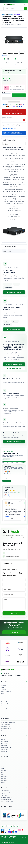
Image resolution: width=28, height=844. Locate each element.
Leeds (2, 766)
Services (4, 681)
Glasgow (3, 782)
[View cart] (26, 4)
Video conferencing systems (7, 710)
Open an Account (4, 741)
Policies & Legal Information (7, 842)
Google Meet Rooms (5, 726)
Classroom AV (4, 701)
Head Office (5, 787)
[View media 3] (16, 53)
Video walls (3, 712)
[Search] (25, 8)
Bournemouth (4, 778)
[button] (14, 98)
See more (7, 516)
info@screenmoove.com (14, 556)
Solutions (4, 698)
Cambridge (3, 770)
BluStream (19, 24)
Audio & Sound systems (6, 714)
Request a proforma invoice (14, 113)
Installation (3, 689)
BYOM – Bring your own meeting (8, 722)
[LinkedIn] (11, 826)
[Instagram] (8, 826)
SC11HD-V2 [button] (7, 24)
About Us (3, 739)
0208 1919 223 (4, 795)
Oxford (2, 774)
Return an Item (4, 751)
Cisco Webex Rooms (5, 724)
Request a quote (7, 480)
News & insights (4, 743)
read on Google (16, 492)
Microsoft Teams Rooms (6, 728)
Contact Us (15, 632)
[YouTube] (18, 826)
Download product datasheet (13, 120)
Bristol (2, 768)
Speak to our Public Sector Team (9, 128)
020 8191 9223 (13, 553)
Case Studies (4, 745)
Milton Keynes (4, 780)
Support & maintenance (6, 691)
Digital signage (4, 708)
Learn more (21, 88)
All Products (8, 12)
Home (3, 12)
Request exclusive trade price (14, 110)
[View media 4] (22, 53)
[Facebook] (5, 826)
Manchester (3, 764)
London (2, 760)
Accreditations (6, 806)
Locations (4, 756)
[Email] (2, 826)
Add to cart (18, 95)
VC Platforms (5, 718)
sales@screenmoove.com (6, 797)
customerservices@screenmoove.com (11, 675)
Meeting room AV (4, 703)
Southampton (4, 776)
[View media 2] (10, 53)
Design (2, 687)
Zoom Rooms (4, 730)
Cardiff (2, 772)
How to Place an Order (6, 747)
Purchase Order (4, 749)
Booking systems (4, 706)
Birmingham (3, 762)
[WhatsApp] (14, 826)
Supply (2, 693)
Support (4, 735)
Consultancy (3, 685)
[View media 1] (4, 53)
